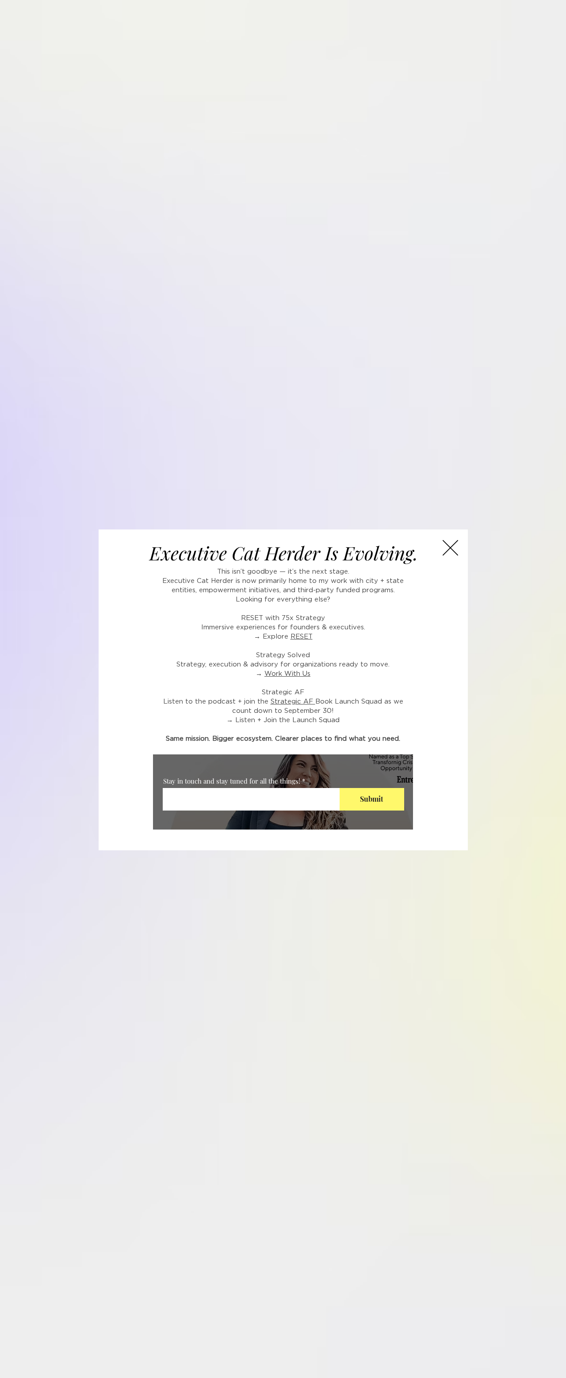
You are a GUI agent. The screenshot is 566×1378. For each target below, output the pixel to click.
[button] (450, 548)
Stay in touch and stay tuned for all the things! (231, 781)
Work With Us (287, 673)
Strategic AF (293, 701)
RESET (302, 636)
